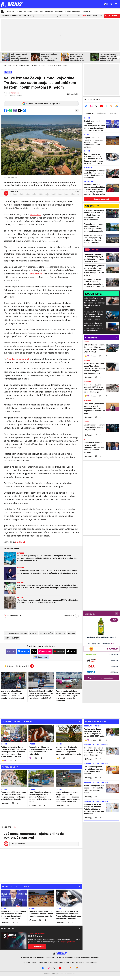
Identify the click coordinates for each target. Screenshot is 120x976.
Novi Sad (34, 214)
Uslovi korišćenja (91, 962)
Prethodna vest (14, 616)
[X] (96, 106)
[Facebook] (86, 106)
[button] (72, 94)
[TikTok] (106, 106)
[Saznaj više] (80, 928)
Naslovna (7, 65)
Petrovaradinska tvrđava (16, 633)
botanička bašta (12, 638)
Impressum (43, 962)
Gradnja (18, 542)
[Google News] (116, 106)
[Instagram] (91, 106)
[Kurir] (12, 4)
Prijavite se (38, 946)
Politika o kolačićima (55, 962)
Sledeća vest (69, 616)
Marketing (26, 962)
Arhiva (66, 962)
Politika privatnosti (77, 962)
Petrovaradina (35, 273)
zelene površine (46, 633)
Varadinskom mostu (16, 359)
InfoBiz (15, 65)
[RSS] (111, 106)
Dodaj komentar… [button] (18, 844)
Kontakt (34, 962)
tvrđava (71, 633)
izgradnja (60, 633)
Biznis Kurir (15, 93)
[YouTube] (101, 106)
